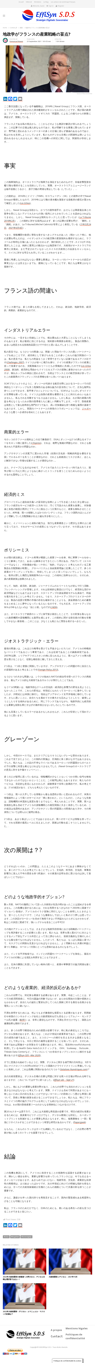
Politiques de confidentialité (75, 1336)
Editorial (29, 2)
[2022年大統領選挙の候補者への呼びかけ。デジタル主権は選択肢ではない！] (24, 1250)
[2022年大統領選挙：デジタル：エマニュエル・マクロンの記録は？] (24, 1285)
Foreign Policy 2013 (47, 669)
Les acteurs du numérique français (63, 2)
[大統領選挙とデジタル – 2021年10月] (70, 1250)
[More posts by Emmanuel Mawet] (5, 39)
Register (61, 6)
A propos (56, 1330)
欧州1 (23, 1019)
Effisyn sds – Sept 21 (64, 1079)
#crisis (6, 1237)
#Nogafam (15, 1237)
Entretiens (37, 2)
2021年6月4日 (16, 227)
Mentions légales (77, 1328)
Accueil (21, 2)
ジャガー (86, 408)
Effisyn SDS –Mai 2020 (29, 1055)
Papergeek (79, 1122)
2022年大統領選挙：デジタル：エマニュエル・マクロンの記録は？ (24, 1312)
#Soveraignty (26, 1237)
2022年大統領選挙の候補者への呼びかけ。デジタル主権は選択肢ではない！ (24, 1278)
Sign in (51, 6)
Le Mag (45, 2)
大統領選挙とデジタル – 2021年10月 (63, 1277)
